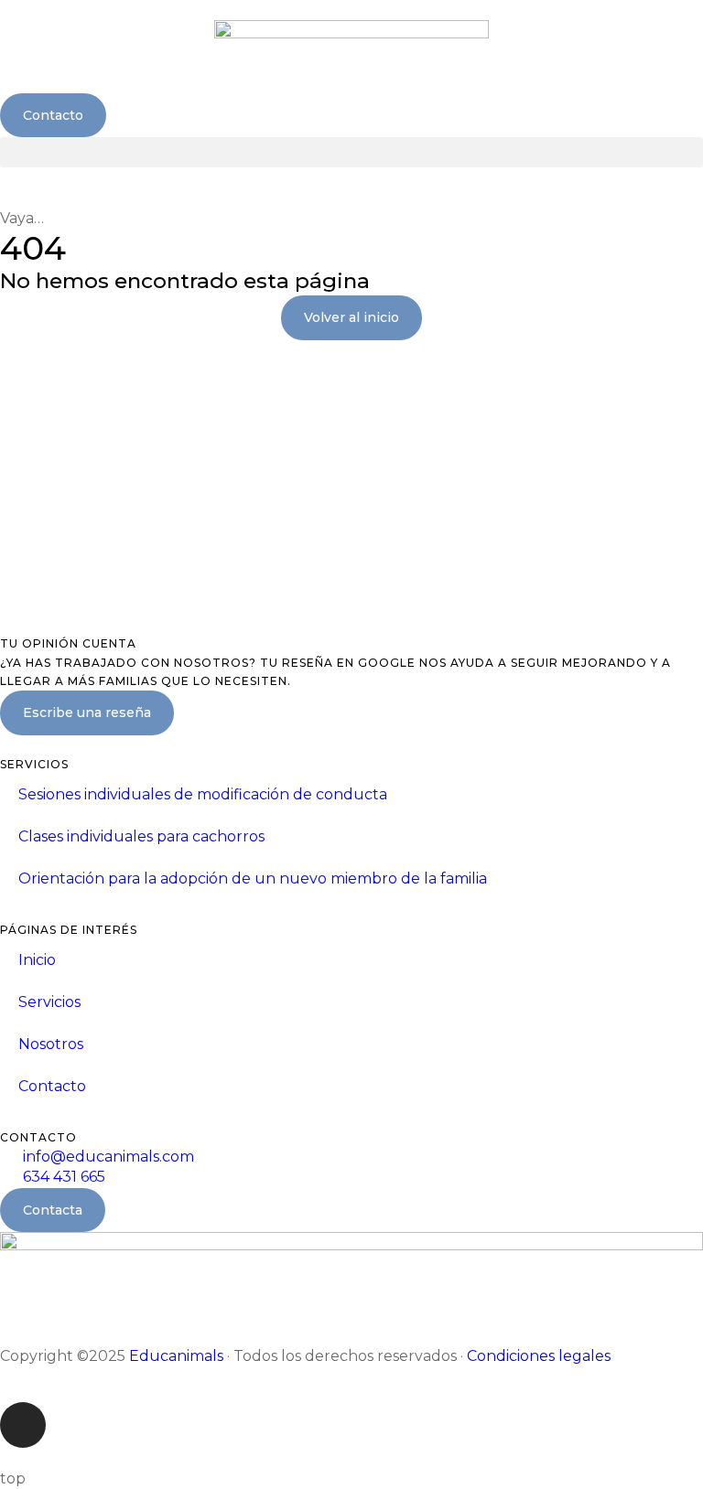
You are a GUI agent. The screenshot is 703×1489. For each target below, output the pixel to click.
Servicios (49, 1002)
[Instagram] (23, 1425)
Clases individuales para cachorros (141, 836)
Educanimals (176, 1356)
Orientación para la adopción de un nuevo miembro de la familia (252, 878)
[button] (351, 152)
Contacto (52, 1086)
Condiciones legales (539, 1356)
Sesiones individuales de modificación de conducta (202, 794)
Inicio (37, 960)
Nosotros (50, 1044)
